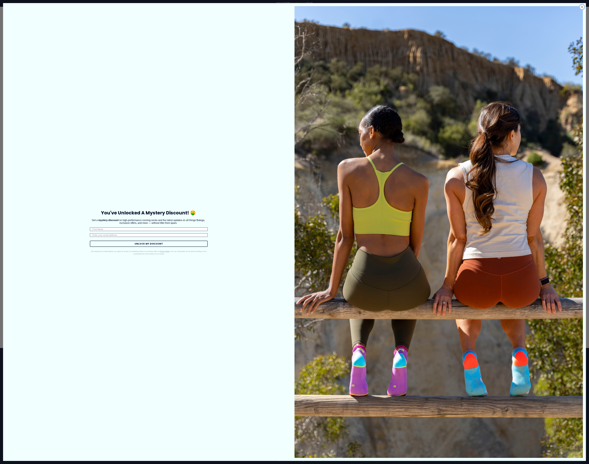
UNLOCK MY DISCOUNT (149, 243)
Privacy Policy (165, 251)
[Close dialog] (582, 7)
